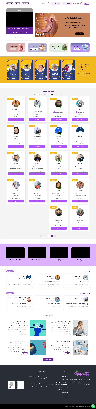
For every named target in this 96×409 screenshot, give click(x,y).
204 (44, 236)
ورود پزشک (17, 3)
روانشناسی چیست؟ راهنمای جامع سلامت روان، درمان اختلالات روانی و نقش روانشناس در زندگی (21, 342)
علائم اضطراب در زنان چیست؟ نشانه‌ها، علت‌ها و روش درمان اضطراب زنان (64, 323)
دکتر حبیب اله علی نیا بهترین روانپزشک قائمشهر (15, 260)
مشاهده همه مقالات (48, 359)
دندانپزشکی (58, 260)
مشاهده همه (10, 271)
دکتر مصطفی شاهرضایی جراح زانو (37, 259)
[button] (8, 69)
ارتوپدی (80, 260)
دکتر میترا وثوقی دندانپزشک (59, 259)
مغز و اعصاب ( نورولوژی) (15, 261)
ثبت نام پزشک (25, 3)
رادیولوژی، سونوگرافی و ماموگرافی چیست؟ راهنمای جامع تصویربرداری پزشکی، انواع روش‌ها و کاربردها (64, 342)
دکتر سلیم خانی (80, 259)
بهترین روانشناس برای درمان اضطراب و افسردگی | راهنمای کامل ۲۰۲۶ (22, 323)
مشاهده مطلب (67, 334)
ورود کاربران (9, 3)
